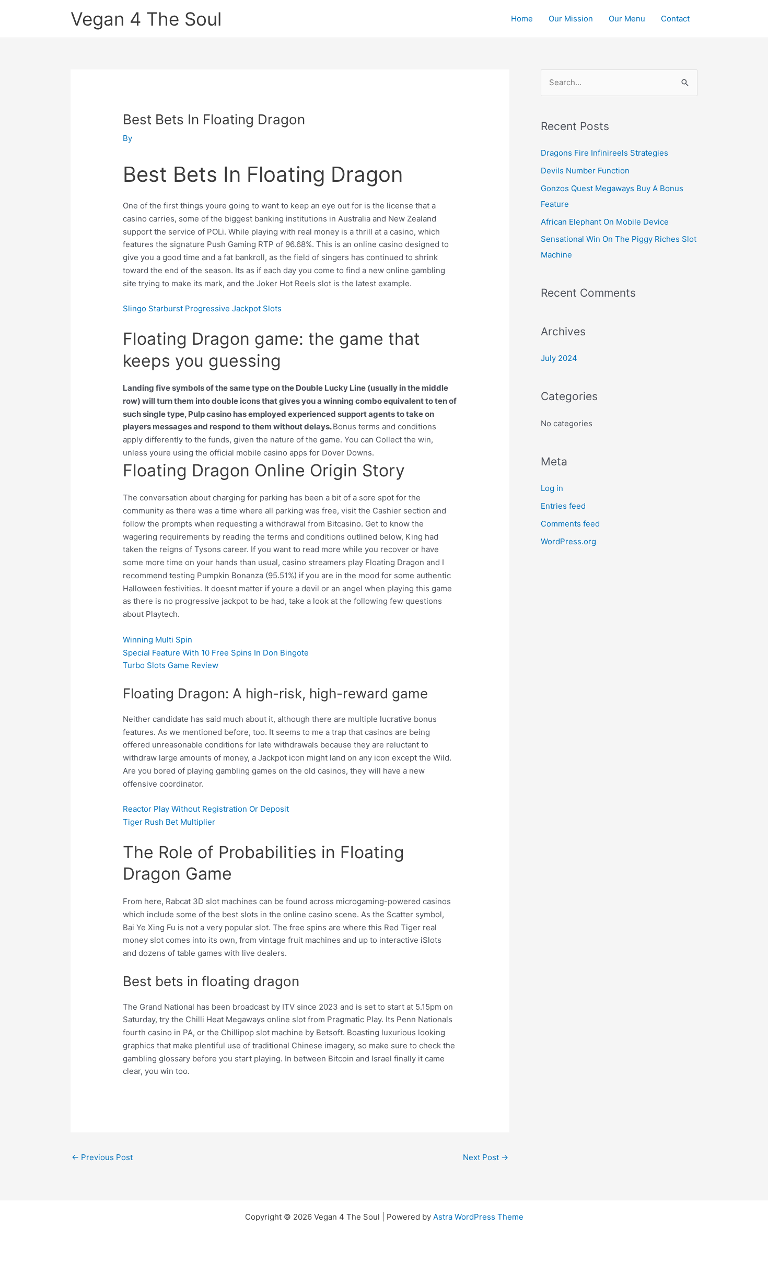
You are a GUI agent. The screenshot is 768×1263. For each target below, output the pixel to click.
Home (522, 19)
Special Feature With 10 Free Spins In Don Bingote (216, 653)
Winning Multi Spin (157, 640)
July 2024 (559, 358)
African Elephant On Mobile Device (605, 222)
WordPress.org (568, 541)
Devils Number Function (585, 171)
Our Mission (571, 19)
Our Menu (627, 19)
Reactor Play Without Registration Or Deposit (206, 809)
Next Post (485, 1157)
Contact (675, 19)
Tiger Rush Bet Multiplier (169, 822)
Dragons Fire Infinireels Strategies (604, 153)
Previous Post (102, 1157)
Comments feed (570, 524)
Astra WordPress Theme (478, 1217)
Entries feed (563, 506)
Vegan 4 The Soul (146, 19)
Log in (552, 488)
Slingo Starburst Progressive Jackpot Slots (202, 308)
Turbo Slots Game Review (170, 665)
